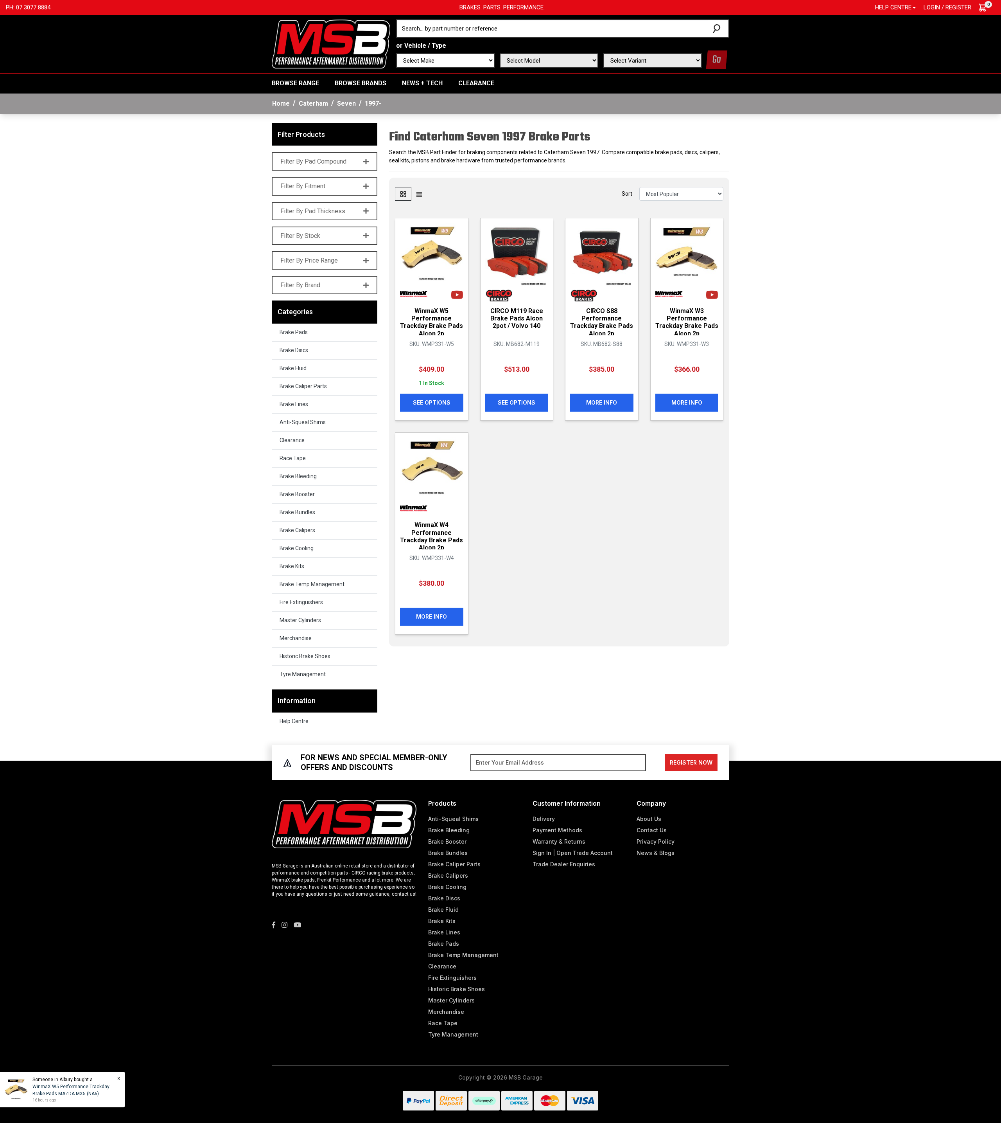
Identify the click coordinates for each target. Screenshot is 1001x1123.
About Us (649, 818)
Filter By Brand (300, 285)
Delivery (544, 818)
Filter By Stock (300, 235)
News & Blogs (656, 852)
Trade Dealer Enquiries (564, 864)
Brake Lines (294, 404)
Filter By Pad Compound (313, 161)
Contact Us (652, 830)
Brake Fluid (293, 368)
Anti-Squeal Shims (303, 422)
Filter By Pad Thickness (312, 211)
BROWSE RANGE (295, 83)
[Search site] (718, 28)
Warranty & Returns (559, 841)
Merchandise (296, 638)
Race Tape (293, 458)
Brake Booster (297, 494)
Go (717, 59)
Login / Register (947, 7)
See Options (431, 402)
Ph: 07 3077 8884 (28, 7)
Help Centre (294, 721)
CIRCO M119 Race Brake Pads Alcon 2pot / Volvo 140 (516, 318)
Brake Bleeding (298, 476)
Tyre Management (303, 674)
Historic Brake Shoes (305, 656)
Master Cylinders (300, 620)
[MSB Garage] (331, 43)
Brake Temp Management (312, 584)
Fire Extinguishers (301, 602)
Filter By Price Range (309, 260)
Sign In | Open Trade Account (573, 852)
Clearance (476, 83)
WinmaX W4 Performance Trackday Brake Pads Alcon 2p (431, 536)
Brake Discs (294, 350)
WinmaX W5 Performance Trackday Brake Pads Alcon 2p (431, 322)
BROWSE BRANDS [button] (360, 83)
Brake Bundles (297, 512)
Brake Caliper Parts (303, 386)
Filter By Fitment (302, 186)
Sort (627, 194)
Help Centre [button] (893, 7)
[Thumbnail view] (403, 194)
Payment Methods (557, 830)
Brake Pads (294, 332)
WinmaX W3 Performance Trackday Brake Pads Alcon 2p (686, 322)
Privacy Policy (656, 841)
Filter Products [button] (301, 134)
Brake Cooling (297, 548)
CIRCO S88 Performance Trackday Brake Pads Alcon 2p (601, 322)
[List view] (419, 194)
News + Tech (422, 83)
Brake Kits (292, 566)
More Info (601, 402)
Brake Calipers (297, 530)
